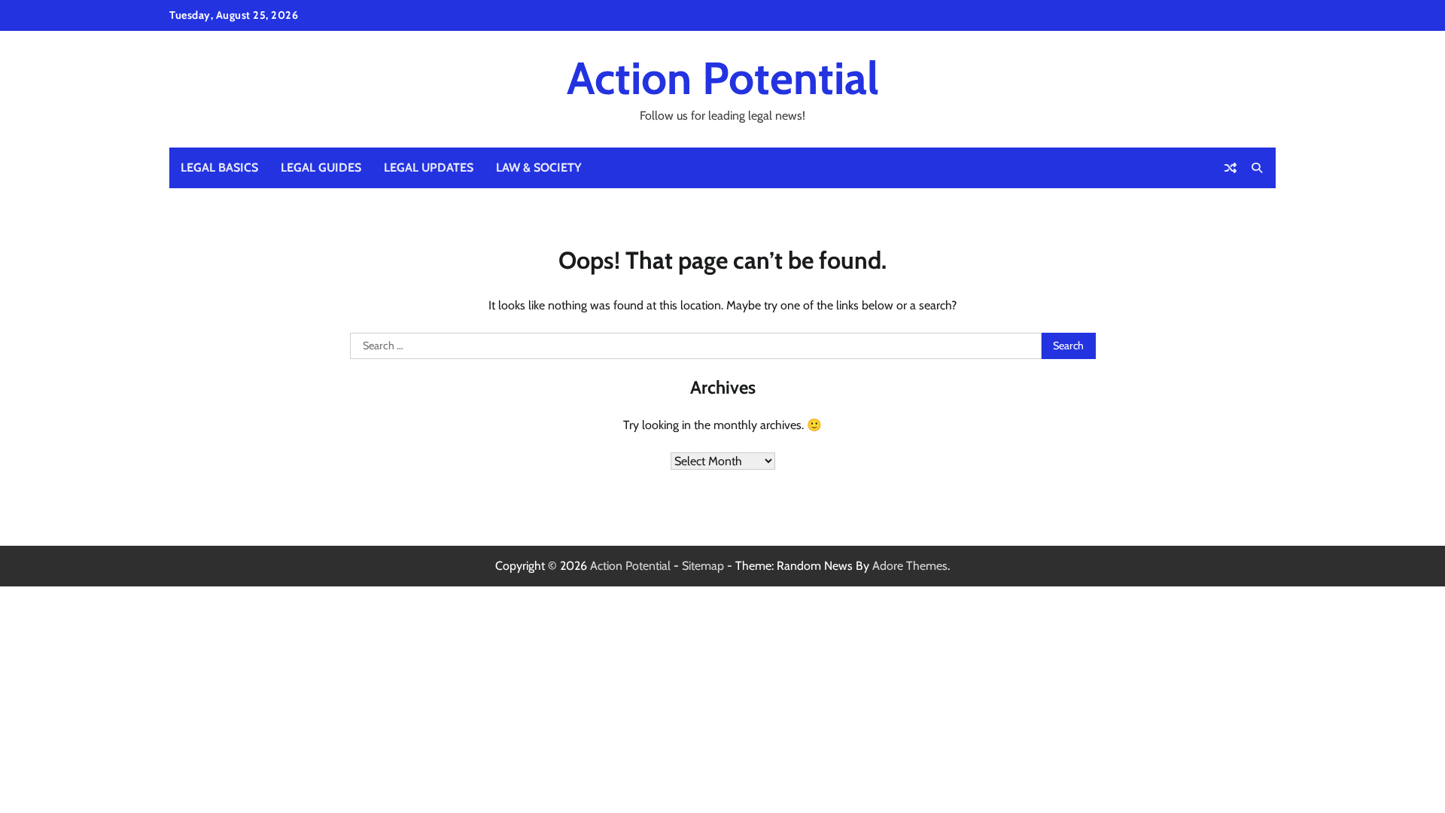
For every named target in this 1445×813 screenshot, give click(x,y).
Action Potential (723, 77)
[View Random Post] (1230, 168)
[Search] (1257, 168)
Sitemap (703, 566)
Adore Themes (910, 566)
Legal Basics (219, 167)
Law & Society (539, 167)
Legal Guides (321, 167)
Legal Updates (428, 167)
